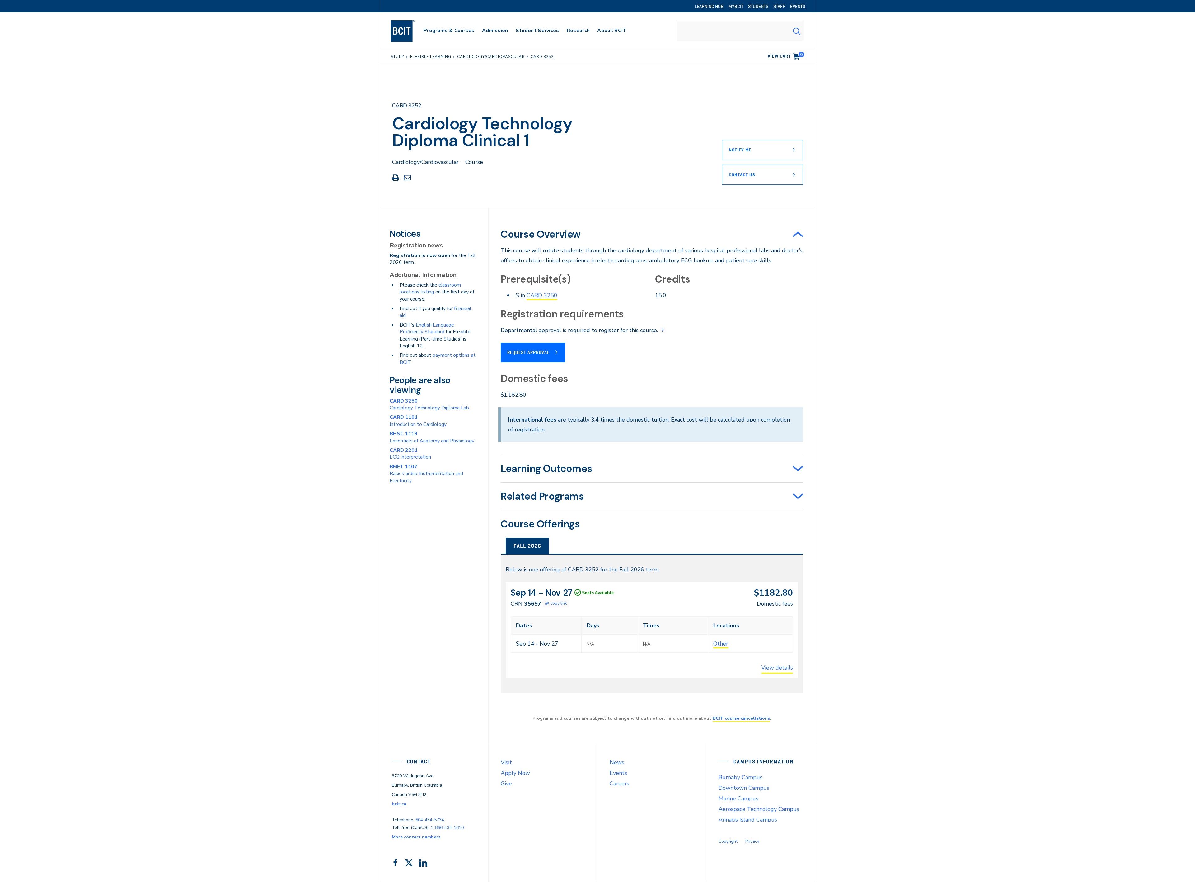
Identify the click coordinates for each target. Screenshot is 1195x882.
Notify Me (740, 149)
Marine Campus (738, 798)
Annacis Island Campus (748, 819)
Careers (619, 783)
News (617, 762)
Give (506, 783)
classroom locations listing (430, 288)
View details (777, 667)
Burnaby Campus (740, 777)
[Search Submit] (796, 31)
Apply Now (515, 773)
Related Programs (542, 496)
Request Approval (528, 352)
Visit (506, 762)
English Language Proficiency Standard (427, 328)
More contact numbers (416, 837)
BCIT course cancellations (741, 718)
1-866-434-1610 (447, 828)
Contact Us (742, 174)
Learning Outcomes (546, 468)
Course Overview (541, 234)
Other (720, 643)
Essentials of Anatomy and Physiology (432, 437)
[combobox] (740, 31)
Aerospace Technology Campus (759, 809)
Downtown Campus (744, 788)
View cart (785, 55)
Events (618, 773)
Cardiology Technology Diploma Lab (429, 404)
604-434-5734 (429, 820)
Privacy (752, 841)
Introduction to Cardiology (418, 420)
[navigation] (409, 31)
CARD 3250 (542, 295)
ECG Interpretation (410, 453)
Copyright (728, 841)
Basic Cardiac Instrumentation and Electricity (426, 473)
